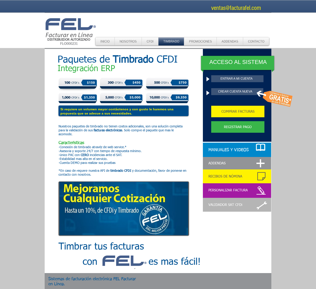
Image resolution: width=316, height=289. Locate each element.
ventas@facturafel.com (236, 8)
